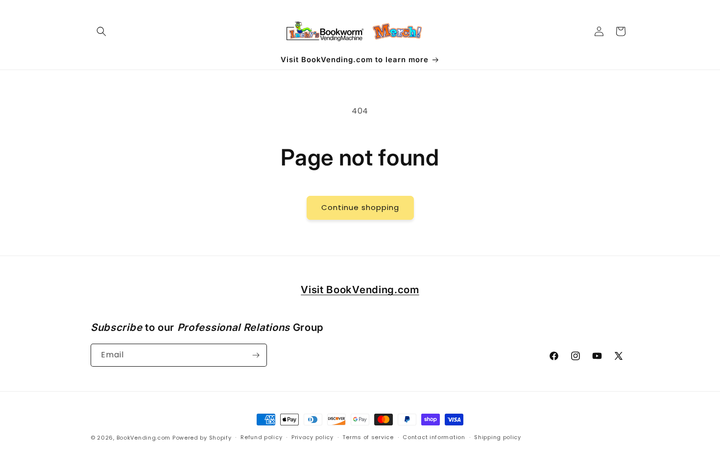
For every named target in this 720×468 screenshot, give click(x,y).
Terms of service (367, 437)
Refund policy (261, 437)
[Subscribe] (255, 355)
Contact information (434, 437)
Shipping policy (497, 437)
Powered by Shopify (202, 438)
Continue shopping (360, 207)
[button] (101, 31)
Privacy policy (312, 437)
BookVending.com (144, 438)
